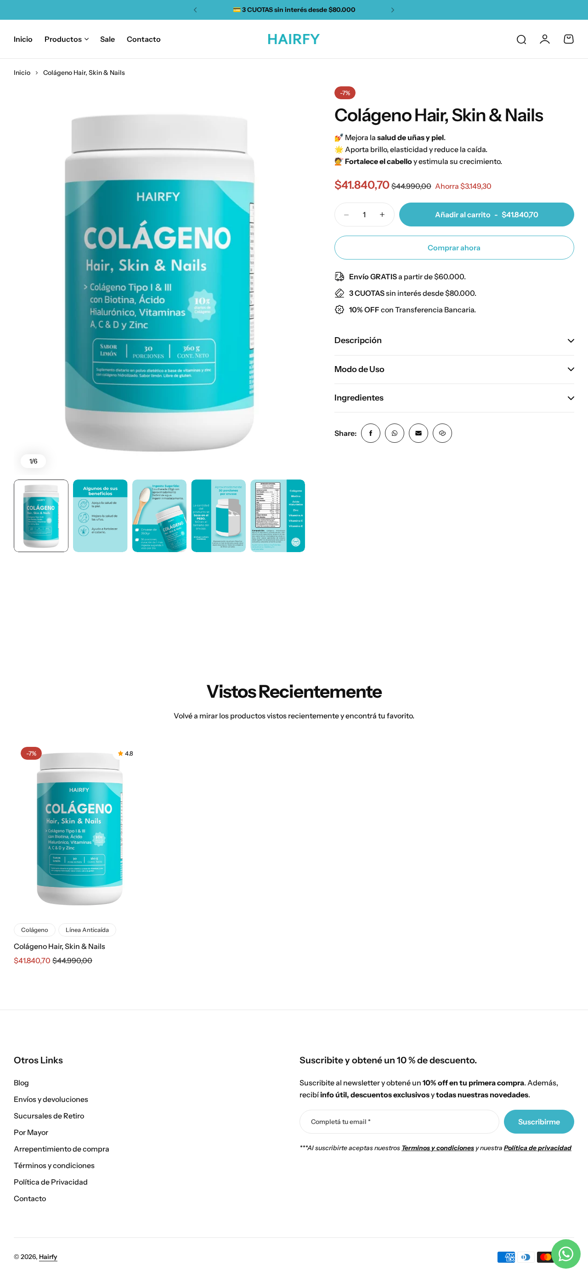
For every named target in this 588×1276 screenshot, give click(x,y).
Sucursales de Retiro (49, 1115)
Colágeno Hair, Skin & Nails (59, 946)
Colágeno (34, 929)
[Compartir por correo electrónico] (418, 433)
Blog (21, 1082)
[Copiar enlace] (442, 433)
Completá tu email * (341, 1122)
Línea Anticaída (87, 929)
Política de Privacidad (51, 1181)
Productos (63, 39)
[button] (195, 10)
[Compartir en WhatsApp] (394, 433)
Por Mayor (31, 1132)
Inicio (22, 72)
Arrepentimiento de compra (61, 1148)
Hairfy (48, 1257)
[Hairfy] (294, 39)
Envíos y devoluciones (51, 1099)
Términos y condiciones (54, 1165)
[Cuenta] (545, 39)
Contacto (30, 1198)
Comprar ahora (454, 247)
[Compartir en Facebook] (370, 433)
